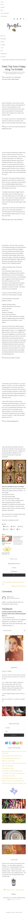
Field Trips (22, 72)
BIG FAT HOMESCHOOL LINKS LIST (11, 758)
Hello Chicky (19, 912)
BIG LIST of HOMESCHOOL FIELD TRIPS (6, 543)
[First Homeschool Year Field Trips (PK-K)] (19, 540)
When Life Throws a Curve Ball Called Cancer (13, 780)
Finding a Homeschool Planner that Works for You (14, 783)
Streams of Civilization (7, 312)
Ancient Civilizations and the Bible (10, 298)
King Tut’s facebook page (8, 496)
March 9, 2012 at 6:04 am (13, 598)
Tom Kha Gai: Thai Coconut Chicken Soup (12, 770)
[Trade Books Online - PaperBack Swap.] (14, 890)
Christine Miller (14, 320)
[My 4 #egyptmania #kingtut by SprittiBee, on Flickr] (14, 472)
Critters (5, 72)
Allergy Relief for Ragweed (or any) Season (12, 778)
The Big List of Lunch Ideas (8, 775)
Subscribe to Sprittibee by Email (10, 520)
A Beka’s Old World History (9, 304)
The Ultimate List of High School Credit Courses (13, 773)
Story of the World (6, 308)
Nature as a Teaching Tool (8, 760)
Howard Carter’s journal (8, 494)
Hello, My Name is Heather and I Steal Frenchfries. (14, 763)
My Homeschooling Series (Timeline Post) (12, 755)
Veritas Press (5, 310)
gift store (17, 453)
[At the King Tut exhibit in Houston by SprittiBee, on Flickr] (14, 369)
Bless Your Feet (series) (7, 765)
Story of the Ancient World (8, 314)
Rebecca (9, 596)
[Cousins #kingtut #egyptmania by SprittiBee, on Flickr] (14, 432)
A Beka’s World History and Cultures (11, 306)
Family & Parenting (13, 72)
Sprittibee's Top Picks (15, 899)
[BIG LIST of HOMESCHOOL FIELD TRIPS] (7, 538)
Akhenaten (4, 504)
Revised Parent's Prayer (7, 768)
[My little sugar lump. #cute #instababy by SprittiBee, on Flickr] (14, 231)
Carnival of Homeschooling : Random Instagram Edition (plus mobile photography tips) (14, 613)
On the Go (20, 73)
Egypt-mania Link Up (7, 488)
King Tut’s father (15, 498)
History (7, 73)
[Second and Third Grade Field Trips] (7, 549)
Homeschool (13, 73)
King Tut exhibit (6, 105)
